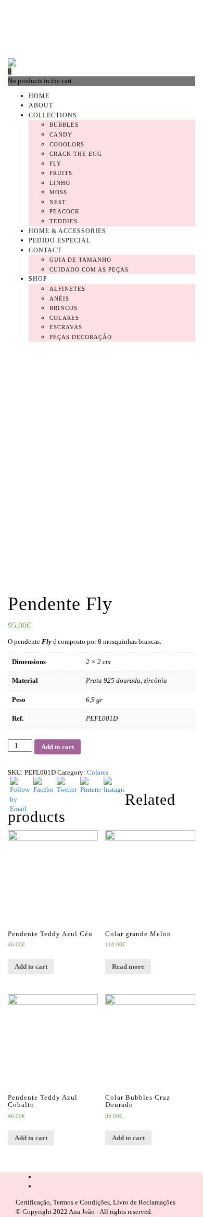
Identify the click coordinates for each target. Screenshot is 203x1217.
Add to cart (31, 966)
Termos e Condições (81, 1202)
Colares (97, 772)
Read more (128, 966)
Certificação (33, 1202)
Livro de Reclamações (144, 1202)
